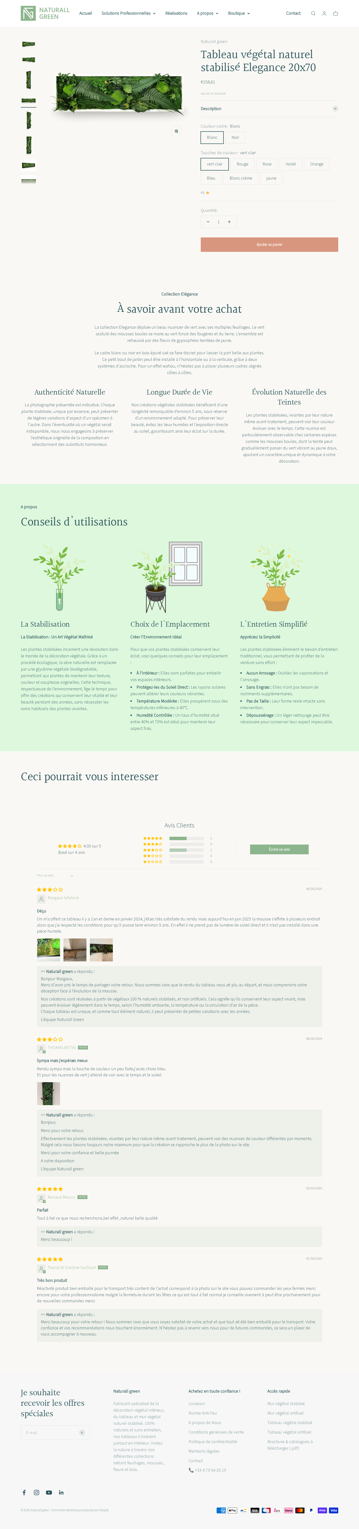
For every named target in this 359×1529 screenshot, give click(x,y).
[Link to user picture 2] (75, 950)
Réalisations (176, 13)
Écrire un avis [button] (279, 849)
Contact (293, 13)
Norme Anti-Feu (203, 1413)
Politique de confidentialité (213, 1442)
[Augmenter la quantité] (229, 222)
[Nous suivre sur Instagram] (36, 1492)
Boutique (236, 13)
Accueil (85, 13)
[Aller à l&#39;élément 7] (28, 166)
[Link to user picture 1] (48, 950)
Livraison (197, 1404)
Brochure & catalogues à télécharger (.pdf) (290, 1445)
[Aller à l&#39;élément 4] (28, 101)
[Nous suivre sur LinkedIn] (61, 1492)
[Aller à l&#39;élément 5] (28, 121)
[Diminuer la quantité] (208, 222)
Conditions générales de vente (216, 1432)
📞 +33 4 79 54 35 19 (207, 1470)
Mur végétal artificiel (285, 1413)
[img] (50, 890)
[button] (153, 838)
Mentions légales (204, 1451)
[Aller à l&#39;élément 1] (28, 44)
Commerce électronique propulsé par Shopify (80, 1510)
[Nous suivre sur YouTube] (49, 1492)
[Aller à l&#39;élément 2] (28, 60)
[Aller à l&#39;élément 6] (28, 146)
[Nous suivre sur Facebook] (24, 1492)
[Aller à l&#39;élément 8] (28, 181)
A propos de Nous (205, 1423)
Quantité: (209, 210)
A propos (205, 13)
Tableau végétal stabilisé (289, 1423)
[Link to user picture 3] (101, 950)
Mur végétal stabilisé (286, 1404)
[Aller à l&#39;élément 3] (28, 81)
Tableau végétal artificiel (289, 1432)
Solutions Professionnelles (126, 13)
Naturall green (214, 42)
